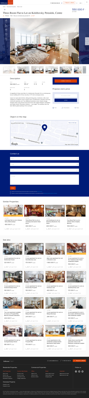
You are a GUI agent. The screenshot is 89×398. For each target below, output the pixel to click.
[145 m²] (6, 25)
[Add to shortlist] (5, 10)
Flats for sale (5, 375)
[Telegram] (76, 371)
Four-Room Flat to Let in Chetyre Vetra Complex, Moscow (73, 221)
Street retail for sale (49, 375)
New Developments (7, 376)
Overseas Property (9, 382)
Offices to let (34, 373)
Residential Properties (11, 6)
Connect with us (66, 81)
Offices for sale (34, 375)
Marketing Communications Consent (50, 193)
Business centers (34, 376)
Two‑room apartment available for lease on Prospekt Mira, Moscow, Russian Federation (12, 314)
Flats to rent (19, 6)
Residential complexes (7, 378)
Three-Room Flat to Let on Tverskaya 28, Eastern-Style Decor (33, 221)
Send (12, 188)
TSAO (11, 15)
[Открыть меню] (86, 2)
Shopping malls (48, 376)
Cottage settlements (21, 378)
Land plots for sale (21, 376)
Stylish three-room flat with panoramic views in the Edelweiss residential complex (76, 341)
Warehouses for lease (64, 373)
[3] (6, 34)
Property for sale (6, 386)
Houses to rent (20, 373)
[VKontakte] (82, 371)
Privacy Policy (39, 191)
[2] (6, 20)
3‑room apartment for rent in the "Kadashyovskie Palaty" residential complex (75, 259)
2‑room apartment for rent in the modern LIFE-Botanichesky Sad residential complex (76, 314)
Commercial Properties (38, 367)
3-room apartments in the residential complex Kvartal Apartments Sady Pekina (54, 341)
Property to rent (6, 384)
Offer (65, 100)
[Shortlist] (61, 3)
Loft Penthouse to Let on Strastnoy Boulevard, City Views (53, 221)
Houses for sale (20, 375)
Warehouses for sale (64, 375)
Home (4, 6)
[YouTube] (79, 371)
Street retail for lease (49, 373)
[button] (44, 133)
